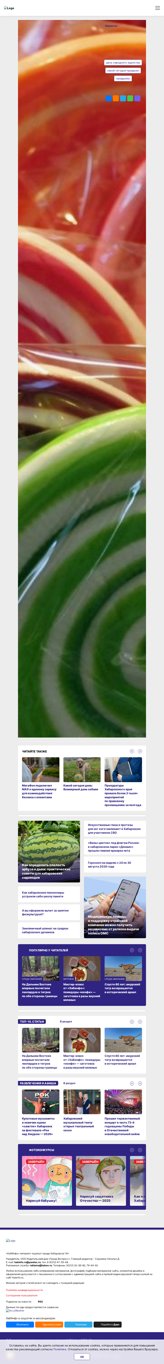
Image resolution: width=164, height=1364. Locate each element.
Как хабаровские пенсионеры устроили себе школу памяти (43, 894)
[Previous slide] (132, 751)
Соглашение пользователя (21, 1295)
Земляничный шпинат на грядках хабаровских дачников (45, 930)
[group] (40, 1049)
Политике (59, 1349)
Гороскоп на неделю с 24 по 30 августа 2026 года (109, 864)
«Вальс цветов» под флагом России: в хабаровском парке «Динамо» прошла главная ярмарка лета (113, 846)
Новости (111, 25)
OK (82, 1356)
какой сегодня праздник (123, 70)
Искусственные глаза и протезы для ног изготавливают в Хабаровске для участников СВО (114, 828)
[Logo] (21, 8)
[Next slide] (140, 751)
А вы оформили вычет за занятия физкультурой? (45, 912)
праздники (123, 78)
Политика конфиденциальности (24, 1290)
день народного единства (123, 62)
